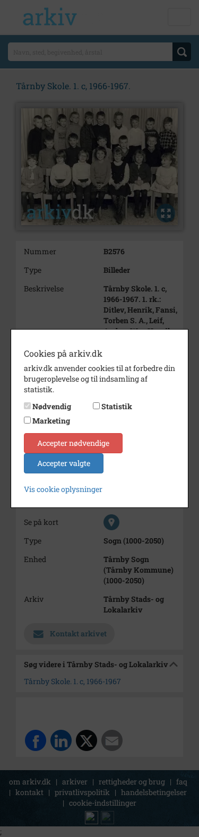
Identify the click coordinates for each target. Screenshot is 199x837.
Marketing (51, 421)
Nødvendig (51, 406)
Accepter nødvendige (73, 443)
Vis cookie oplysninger (63, 489)
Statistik (116, 406)
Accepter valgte (63, 463)
